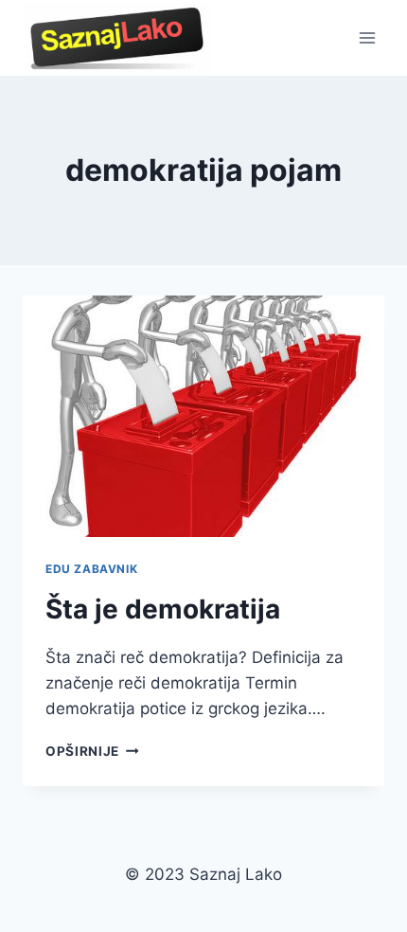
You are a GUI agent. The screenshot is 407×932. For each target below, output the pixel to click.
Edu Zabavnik (91, 569)
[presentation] (203, 416)
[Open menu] (366, 37)
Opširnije (92, 751)
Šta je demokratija (162, 609)
